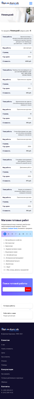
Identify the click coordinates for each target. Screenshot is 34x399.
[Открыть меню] (31, 3)
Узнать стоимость (7, 349)
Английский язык (10, 255)
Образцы (4, 382)
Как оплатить (5, 357)
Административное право (12, 249)
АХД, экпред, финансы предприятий (15, 270)
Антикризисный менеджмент (13, 258)
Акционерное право (10, 252)
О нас (3, 345)
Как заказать (5, 374)
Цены (3, 353)
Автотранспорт (8, 243)
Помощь (4, 365)
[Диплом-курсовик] (10, 3)
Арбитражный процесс (11, 261)
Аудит (6, 267)
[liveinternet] (17, 336)
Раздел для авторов (9, 315)
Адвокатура (8, 246)
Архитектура (8, 264)
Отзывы (4, 361)
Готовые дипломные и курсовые (12, 378)
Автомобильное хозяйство (12, 240)
